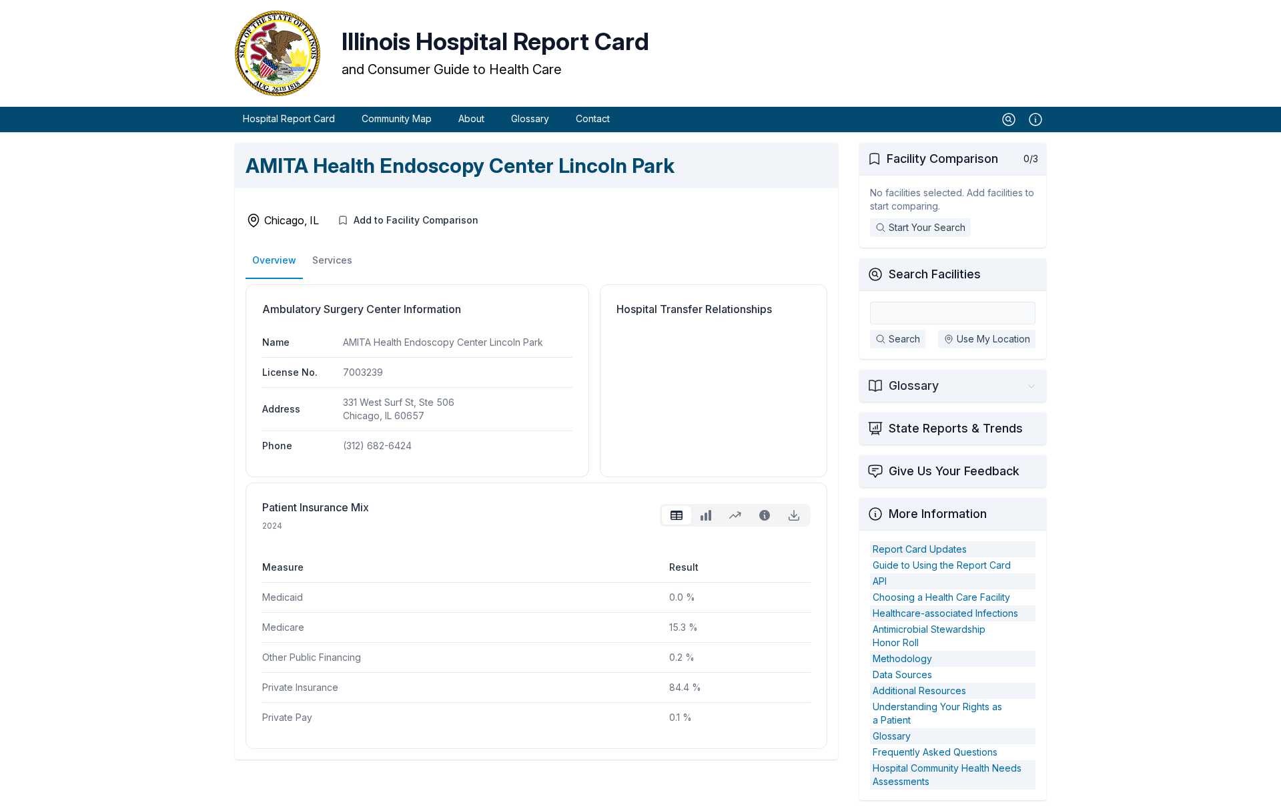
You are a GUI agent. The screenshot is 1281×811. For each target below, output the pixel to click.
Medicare (283, 627)
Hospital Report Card (289, 118)
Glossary (530, 118)
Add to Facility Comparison (416, 220)
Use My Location (993, 338)
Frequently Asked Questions (935, 752)
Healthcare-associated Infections (945, 613)
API (880, 581)
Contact (593, 118)
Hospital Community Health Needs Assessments (947, 774)
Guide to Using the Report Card (942, 565)
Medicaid (282, 597)
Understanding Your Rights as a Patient (937, 713)
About (471, 118)
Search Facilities (935, 274)
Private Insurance (300, 687)
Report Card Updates (920, 549)
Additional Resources (919, 690)
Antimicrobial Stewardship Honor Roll (929, 635)
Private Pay (287, 717)
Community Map (397, 118)
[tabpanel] (536, 631)
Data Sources (902, 674)
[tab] (676, 515)
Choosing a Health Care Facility (941, 597)
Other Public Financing (311, 657)
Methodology (902, 658)
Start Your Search (927, 227)
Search (904, 338)
